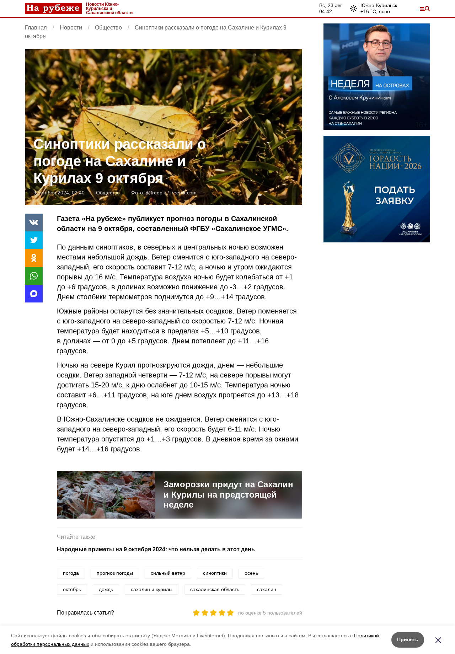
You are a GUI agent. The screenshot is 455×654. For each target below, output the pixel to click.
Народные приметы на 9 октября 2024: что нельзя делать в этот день (156, 549)
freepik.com (183, 192)
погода (71, 573)
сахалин (266, 589)
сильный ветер (168, 573)
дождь (106, 589)
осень (251, 573)
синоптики (215, 573)
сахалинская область (214, 589)
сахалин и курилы (151, 589)
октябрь (72, 589)
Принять (407, 639)
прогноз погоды (115, 573)
